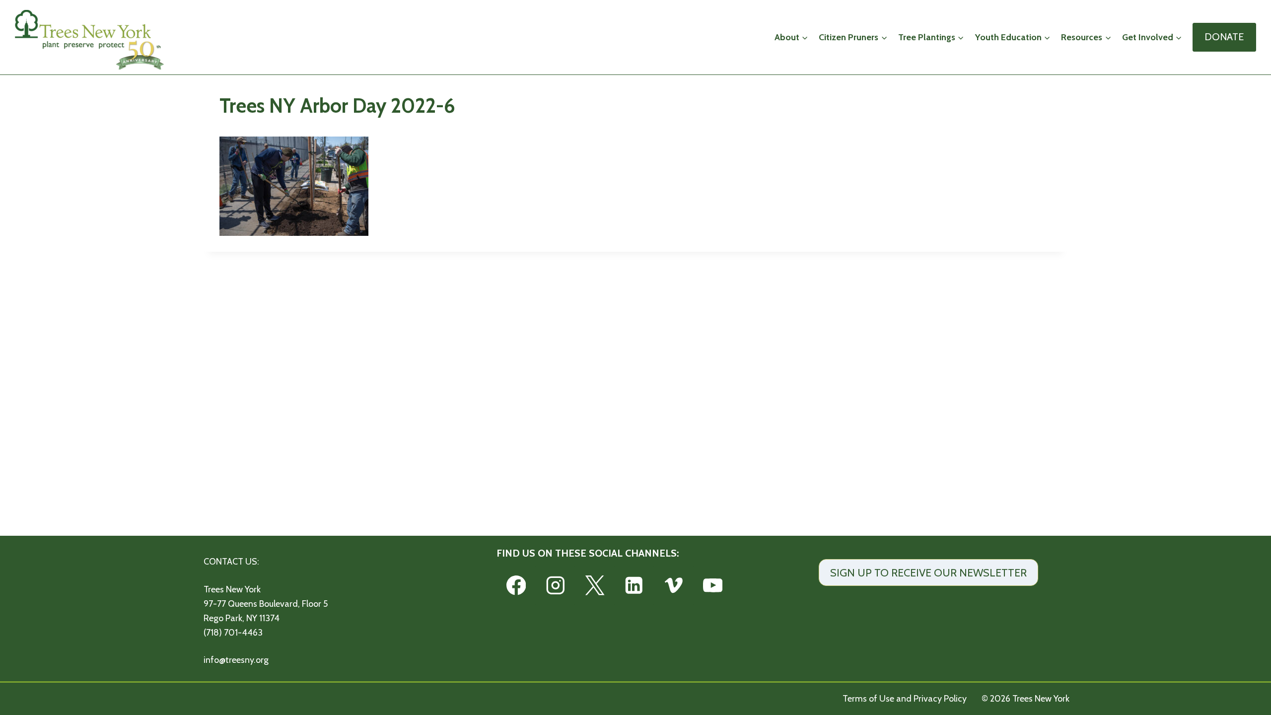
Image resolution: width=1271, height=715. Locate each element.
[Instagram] (555, 585)
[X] (594, 585)
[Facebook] (516, 585)
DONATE (1224, 37)
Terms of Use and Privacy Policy (905, 698)
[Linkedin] (634, 585)
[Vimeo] (673, 585)
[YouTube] (712, 585)
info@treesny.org (236, 659)
